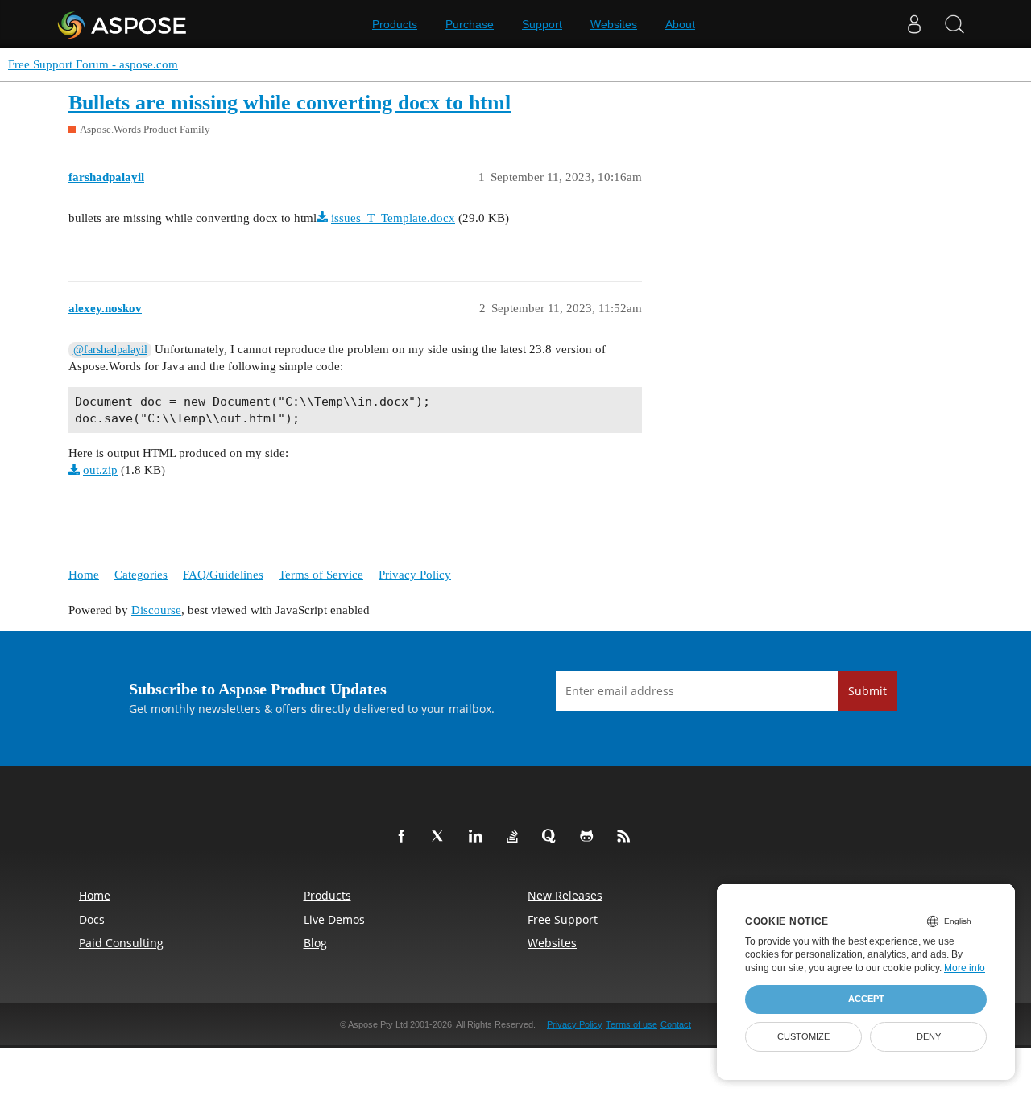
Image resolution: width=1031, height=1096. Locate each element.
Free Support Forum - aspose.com (93, 64)
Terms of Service (321, 574)
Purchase (469, 24)
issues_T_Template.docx (393, 218)
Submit (867, 690)
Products (394, 24)
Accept (866, 998)
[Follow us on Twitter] (441, 836)
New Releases (565, 895)
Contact (675, 1024)
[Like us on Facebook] (404, 836)
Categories (141, 574)
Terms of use (631, 1024)
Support (542, 24)
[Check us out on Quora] (552, 836)
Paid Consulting (121, 942)
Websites (613, 24)
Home (83, 574)
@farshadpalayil (110, 350)
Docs (92, 919)
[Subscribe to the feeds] (626, 836)
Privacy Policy (415, 574)
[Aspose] (122, 24)
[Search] (954, 24)
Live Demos (334, 919)
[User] (914, 24)
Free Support (563, 919)
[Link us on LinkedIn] (478, 836)
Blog (315, 942)
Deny (929, 1036)
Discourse (156, 610)
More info (964, 968)
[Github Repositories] (589, 836)
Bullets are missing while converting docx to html (289, 102)
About (680, 24)
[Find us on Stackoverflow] (515, 836)
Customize (803, 1036)
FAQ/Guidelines (223, 574)
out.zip (100, 470)
